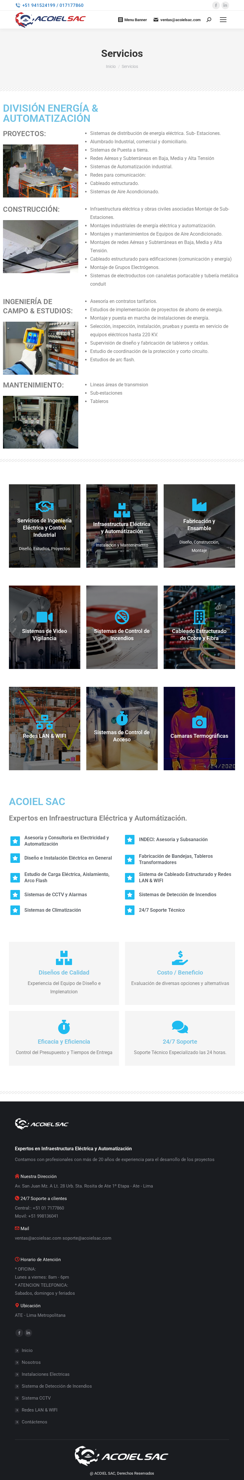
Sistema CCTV (36, 1398)
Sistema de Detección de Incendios (57, 1386)
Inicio (27, 1350)
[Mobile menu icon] (223, 20)
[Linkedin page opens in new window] (225, 5)
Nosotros (31, 1362)
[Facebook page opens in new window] (216, 5)
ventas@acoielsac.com (180, 20)
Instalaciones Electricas (46, 1374)
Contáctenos (34, 1422)
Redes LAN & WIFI (39, 1410)
